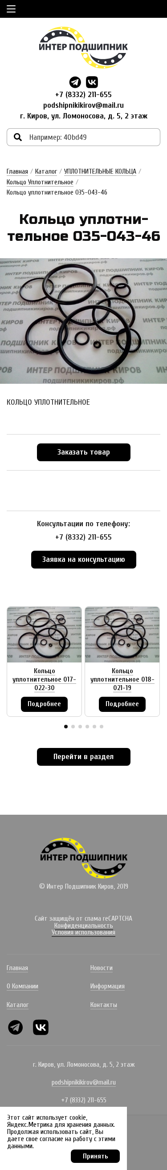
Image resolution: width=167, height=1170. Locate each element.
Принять (95, 1156)
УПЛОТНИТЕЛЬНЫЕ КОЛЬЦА (100, 171)
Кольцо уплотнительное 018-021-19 (122, 679)
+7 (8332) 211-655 (83, 94)
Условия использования (83, 932)
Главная (17, 171)
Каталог (46, 171)
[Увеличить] (83, 320)
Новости (101, 968)
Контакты (103, 1005)
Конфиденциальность (83, 926)
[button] (66, 726)
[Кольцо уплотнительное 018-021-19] (122, 634)
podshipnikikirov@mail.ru (83, 105)
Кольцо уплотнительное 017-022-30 (44, 679)
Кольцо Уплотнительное (40, 182)
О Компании (22, 986)
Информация (107, 986)
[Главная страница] (83, 48)
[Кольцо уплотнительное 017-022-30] (44, 634)
